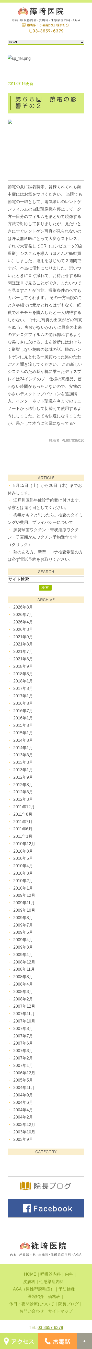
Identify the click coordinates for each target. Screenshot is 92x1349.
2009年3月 (23, 947)
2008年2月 (23, 999)
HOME (30, 1274)
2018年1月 (23, 681)
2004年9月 (23, 1095)
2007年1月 (23, 1065)
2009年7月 (23, 925)
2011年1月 (22, 836)
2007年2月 (23, 1058)
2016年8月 (23, 703)
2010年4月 (23, 866)
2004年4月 (23, 1110)
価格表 (54, 1296)
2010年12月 (24, 844)
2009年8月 (23, 918)
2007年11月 (24, 1013)
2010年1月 (23, 888)
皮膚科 (29, 1281)
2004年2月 (23, 1117)
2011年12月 (24, 807)
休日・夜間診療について (31, 1304)
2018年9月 (23, 666)
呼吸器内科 (50, 1274)
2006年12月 (24, 1073)
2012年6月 (23, 792)
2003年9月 (23, 1139)
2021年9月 (23, 637)
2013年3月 (23, 762)
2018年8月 (23, 674)
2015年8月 (23, 725)
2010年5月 (23, 858)
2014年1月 (23, 748)
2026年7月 (23, 614)
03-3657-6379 (50, 1327)
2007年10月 (24, 1021)
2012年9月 (23, 777)
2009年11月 (24, 903)
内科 (69, 1274)
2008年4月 (23, 984)
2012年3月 (23, 799)
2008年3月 (23, 991)
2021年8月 (23, 644)
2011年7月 (22, 822)
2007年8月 (23, 1028)
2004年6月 (23, 1102)
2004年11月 (24, 1087)
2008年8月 (23, 977)
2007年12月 (24, 1006)
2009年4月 (23, 940)
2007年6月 (23, 1043)
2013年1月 (23, 770)
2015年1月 (23, 733)
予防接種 (67, 1289)
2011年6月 (22, 829)
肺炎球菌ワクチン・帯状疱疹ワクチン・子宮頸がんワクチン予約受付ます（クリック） (43, 537)
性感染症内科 (52, 1281)
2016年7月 (23, 711)
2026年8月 (23, 607)
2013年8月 (23, 755)
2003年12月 (24, 1124)
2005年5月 (23, 1080)
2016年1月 (23, 718)
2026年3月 (23, 629)
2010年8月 (23, 851)
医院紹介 (36, 1296)
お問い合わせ (31, 1311)
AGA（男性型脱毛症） (33, 1289)
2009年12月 (24, 895)
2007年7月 (23, 1036)
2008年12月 (24, 962)
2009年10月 (24, 910)
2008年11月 (24, 969)
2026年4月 (23, 622)
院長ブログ (68, 1304)
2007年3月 (23, 1050)
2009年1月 (23, 954)
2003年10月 (24, 1132)
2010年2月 (23, 881)
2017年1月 (23, 696)
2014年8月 (23, 740)
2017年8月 (23, 688)
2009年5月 (23, 932)
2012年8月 (23, 785)
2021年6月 (23, 659)
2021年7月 (23, 651)
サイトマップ (60, 1311)
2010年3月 (23, 873)
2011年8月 (22, 814)
